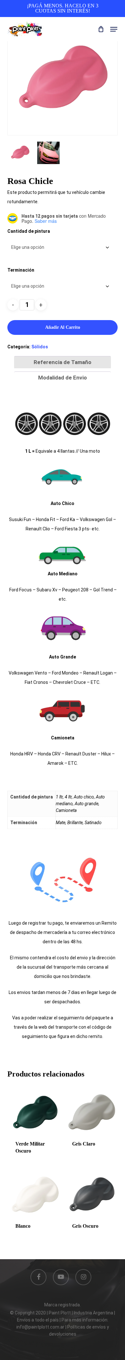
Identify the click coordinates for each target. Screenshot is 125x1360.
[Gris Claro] (91, 1113)
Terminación (20, 270)
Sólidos (39, 346)
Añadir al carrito (62, 327)
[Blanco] (35, 1195)
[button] (113, 29)
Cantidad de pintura (28, 231)
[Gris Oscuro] (91, 1195)
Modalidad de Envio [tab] (62, 377)
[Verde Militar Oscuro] (35, 1113)
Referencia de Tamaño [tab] (62, 362)
